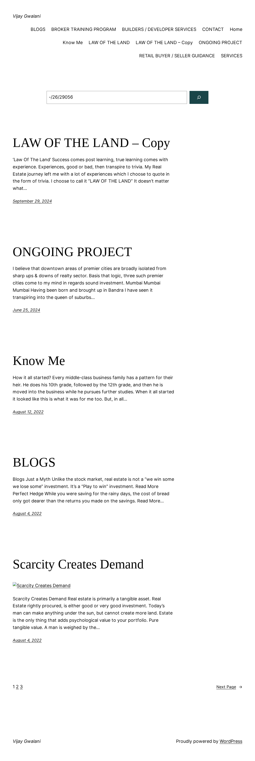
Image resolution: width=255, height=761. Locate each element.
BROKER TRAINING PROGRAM (83, 29)
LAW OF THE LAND (109, 42)
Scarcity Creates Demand (78, 564)
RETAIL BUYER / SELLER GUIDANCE (177, 55)
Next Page (229, 686)
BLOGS (38, 29)
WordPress (231, 741)
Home (236, 29)
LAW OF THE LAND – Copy (164, 42)
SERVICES (231, 55)
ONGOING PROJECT (220, 42)
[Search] (199, 97)
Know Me (73, 42)
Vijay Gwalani (27, 16)
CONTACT (213, 29)
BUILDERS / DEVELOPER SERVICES (159, 29)
